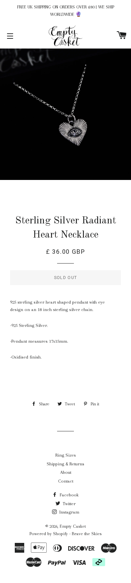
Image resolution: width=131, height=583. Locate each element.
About (65, 472)
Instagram (68, 512)
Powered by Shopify (49, 533)
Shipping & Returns (65, 463)
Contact (65, 481)
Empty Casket (73, 526)
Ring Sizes (65, 455)
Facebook (68, 494)
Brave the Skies (87, 533)
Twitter (68, 503)
